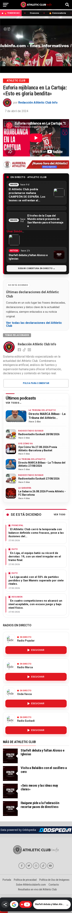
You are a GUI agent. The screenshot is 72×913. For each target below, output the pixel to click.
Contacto (54, 884)
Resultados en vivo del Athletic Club (37, 889)
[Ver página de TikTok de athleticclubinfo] (43, 866)
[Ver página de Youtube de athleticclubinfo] (50, 866)
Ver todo (60, 514)
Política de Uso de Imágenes (54, 879)
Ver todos (12, 403)
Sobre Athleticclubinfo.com (31, 884)
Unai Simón (14, 231)
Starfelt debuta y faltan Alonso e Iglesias (42, 752)
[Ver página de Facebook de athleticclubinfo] (21, 866)
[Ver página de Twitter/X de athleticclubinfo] (29, 866)
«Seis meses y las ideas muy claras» (39, 787)
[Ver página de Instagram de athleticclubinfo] (36, 866)
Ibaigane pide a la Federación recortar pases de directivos (40, 805)
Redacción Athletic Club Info (38, 102)
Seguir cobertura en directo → (36, 268)
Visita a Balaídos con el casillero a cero (44, 769)
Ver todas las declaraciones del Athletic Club (34, 324)
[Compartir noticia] (5, 904)
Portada (7, 879)
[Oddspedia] (54, 830)
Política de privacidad (25, 879)
